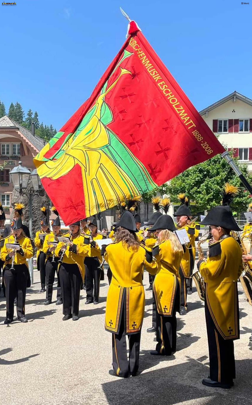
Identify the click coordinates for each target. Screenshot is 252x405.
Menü (246, 3)
